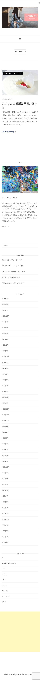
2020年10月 (5, 467)
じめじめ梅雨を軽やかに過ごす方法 (13, 271)
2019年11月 (5, 525)
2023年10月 (5, 316)
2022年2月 (5, 397)
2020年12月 (5, 455)
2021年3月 (5, 438)
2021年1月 (5, 449)
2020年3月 (5, 502)
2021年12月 (5, 409)
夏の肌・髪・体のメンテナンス (12, 260)
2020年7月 (5, 484)
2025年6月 (5, 304)
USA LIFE (7, 73)
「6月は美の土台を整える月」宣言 (13, 283)
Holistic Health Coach (9, 563)
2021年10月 (5, 420)
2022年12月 (5, 351)
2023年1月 (5, 345)
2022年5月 (5, 386)
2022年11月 (5, 357)
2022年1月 (5, 403)
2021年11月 (5, 415)
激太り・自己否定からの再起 (11, 277)
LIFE (3, 569)
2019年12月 (5, 519)
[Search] (36, 244)
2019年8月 (5, 542)
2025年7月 (5, 298)
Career (4, 558)
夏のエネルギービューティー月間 (12, 266)
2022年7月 (5, 374)
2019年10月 (5, 531)
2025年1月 (5, 310)
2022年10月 (5, 362)
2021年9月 (5, 426)
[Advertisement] (20, 632)
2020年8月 (5, 479)
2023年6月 (5, 328)
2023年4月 (5, 333)
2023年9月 (5, 322)
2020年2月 (5, 508)
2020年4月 (5, 496)
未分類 (4, 602)
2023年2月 (5, 339)
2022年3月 (5, 391)
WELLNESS (17, 73)
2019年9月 (5, 537)
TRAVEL (4, 585)
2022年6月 (5, 380)
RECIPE (4, 574)
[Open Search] (39, 2)
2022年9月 (5, 368)
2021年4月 (5, 432)
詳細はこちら (6, 226)
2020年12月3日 (7, 99)
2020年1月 (5, 513)
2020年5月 (5, 490)
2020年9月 (5, 473)
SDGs (4, 580)
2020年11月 (5, 461)
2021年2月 (5, 444)
